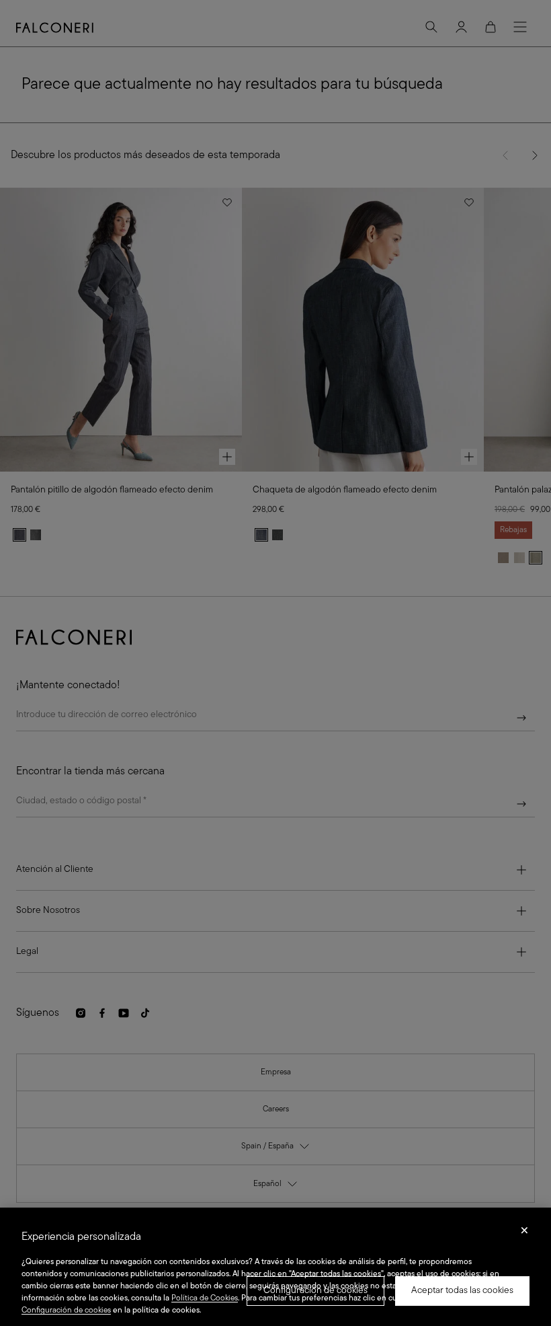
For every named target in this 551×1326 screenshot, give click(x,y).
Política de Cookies (204, 1298)
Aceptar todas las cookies (462, 1291)
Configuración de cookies (315, 1291)
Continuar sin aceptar (524, 1234)
